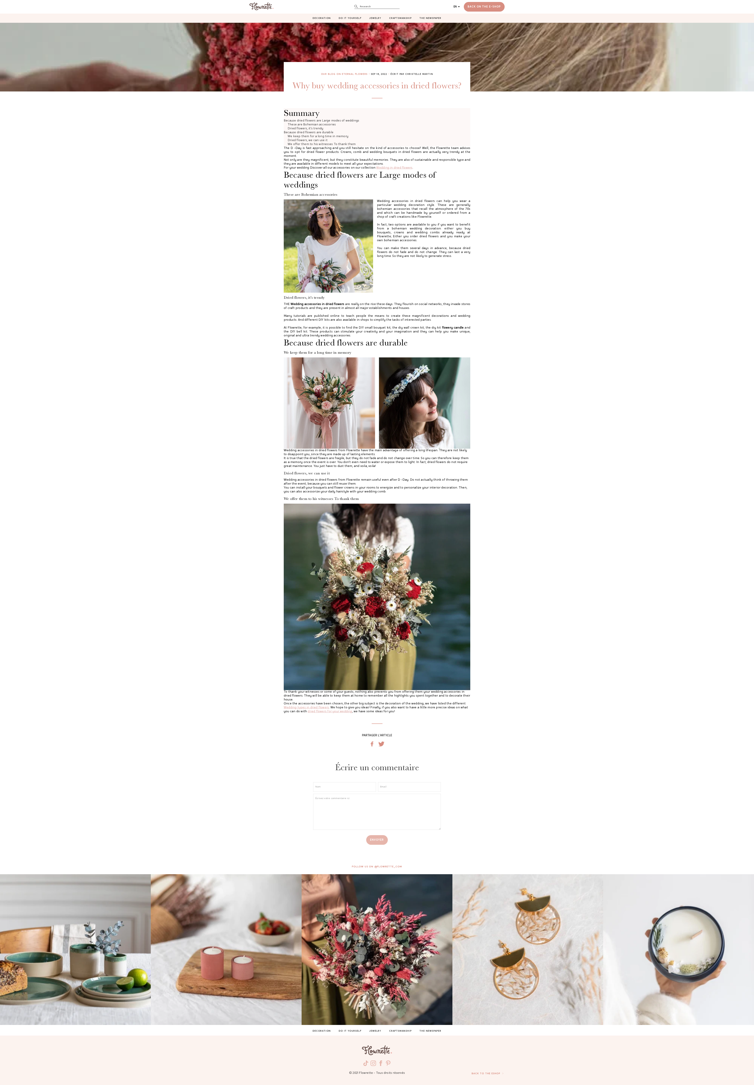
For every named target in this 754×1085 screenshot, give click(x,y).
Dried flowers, (305, 128)
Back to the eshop (486, 1073)
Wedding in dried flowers (394, 167)
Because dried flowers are (321, 120)
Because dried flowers (308, 132)
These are (312, 124)
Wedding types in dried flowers (306, 707)
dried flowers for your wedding (330, 711)
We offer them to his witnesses (322, 144)
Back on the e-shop (484, 6)
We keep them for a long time (318, 136)
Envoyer (377, 840)
